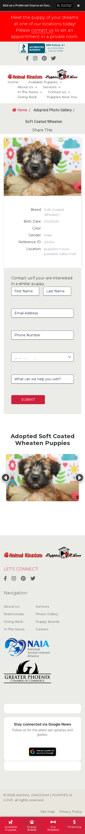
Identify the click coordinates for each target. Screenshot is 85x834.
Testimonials (14, 614)
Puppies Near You (62, 97)
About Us (25, 87)
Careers (42, 629)
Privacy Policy (70, 811)
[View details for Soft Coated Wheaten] (42, 477)
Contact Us (57, 92)
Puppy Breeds (48, 621)
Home (13, 82)
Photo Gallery (47, 614)
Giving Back (27, 97)
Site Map (47, 811)
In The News (27, 92)
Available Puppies (43, 82)
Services (49, 87)
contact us (42, 30)
